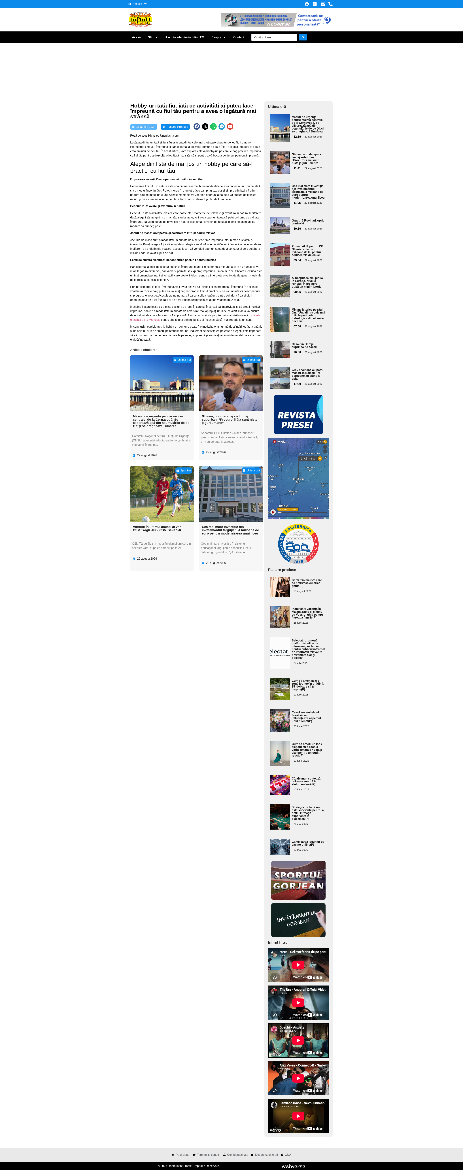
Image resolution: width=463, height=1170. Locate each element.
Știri (150, 37)
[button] (197, 126)
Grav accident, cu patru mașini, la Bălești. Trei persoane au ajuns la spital (308, 374)
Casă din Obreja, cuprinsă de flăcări (304, 346)
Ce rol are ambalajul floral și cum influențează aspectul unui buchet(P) (306, 717)
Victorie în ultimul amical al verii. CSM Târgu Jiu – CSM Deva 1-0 (158, 528)
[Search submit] (303, 37)
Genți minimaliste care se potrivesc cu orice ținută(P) (307, 583)
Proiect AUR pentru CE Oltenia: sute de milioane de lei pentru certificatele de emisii (307, 251)
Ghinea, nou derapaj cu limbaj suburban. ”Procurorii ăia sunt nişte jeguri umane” (229, 420)
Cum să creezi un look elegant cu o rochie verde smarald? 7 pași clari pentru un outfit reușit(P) (307, 749)
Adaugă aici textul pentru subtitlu (279, 122)
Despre (216, 37)
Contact (238, 37)
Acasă (136, 37)
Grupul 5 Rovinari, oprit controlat (308, 222)
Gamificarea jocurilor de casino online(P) (308, 843)
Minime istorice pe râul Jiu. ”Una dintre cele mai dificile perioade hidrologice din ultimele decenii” (308, 315)
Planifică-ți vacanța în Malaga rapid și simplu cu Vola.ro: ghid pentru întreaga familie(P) (307, 613)
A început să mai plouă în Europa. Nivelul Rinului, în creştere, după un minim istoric (307, 282)
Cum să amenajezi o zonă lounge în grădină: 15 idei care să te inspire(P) (308, 685)
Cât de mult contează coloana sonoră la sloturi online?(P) (306, 781)
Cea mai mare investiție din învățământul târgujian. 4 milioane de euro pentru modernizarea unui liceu (230, 530)
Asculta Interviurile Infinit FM (184, 37)
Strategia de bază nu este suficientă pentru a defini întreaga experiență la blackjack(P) (308, 813)
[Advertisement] (231, 70)
